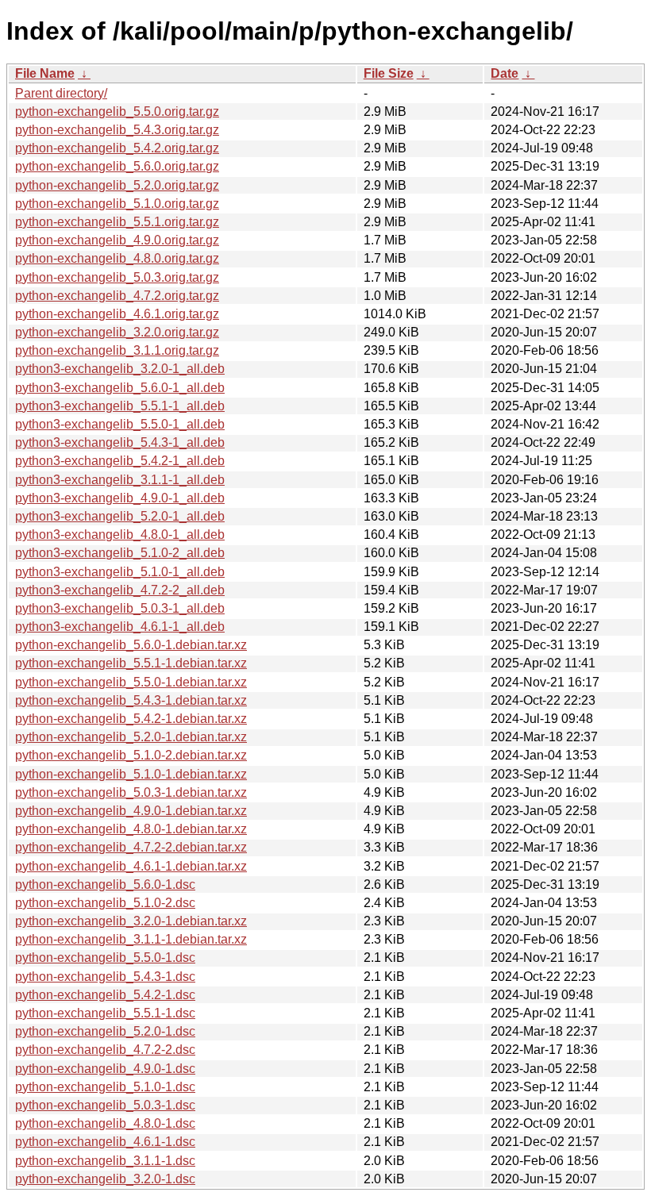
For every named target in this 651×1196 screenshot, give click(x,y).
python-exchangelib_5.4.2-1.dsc (105, 995)
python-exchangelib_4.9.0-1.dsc (105, 1068)
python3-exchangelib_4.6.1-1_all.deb (120, 626)
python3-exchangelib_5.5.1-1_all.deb (120, 406)
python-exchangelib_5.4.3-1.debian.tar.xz (131, 700)
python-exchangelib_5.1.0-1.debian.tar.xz (131, 774)
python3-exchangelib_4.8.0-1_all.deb (120, 534)
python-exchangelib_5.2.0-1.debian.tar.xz (131, 737)
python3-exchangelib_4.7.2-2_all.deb (120, 590)
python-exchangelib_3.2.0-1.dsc (105, 1179)
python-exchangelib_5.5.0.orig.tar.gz (117, 111)
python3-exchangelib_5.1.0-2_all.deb (120, 553)
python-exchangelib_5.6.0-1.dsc (105, 884)
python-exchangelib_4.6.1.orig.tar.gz (117, 314)
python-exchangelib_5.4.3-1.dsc (105, 976)
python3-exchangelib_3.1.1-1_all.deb (120, 479)
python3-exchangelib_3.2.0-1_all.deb (120, 368)
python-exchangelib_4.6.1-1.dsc (105, 1141)
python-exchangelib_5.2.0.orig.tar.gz (117, 185)
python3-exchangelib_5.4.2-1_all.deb (120, 460)
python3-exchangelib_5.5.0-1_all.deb (120, 424)
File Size (389, 73)
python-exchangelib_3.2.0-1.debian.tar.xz (131, 921)
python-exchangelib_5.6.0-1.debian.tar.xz (131, 645)
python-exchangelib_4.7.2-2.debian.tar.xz (131, 847)
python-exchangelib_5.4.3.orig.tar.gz (117, 130)
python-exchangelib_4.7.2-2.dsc (105, 1049)
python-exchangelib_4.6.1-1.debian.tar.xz (131, 866)
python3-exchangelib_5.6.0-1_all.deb (120, 387)
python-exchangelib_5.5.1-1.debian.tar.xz (131, 663)
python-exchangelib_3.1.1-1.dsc (105, 1160)
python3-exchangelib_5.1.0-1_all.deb (120, 572)
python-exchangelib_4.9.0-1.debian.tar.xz (131, 810)
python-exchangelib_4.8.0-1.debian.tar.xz (131, 829)
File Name (45, 73)
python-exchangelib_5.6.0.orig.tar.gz (117, 166)
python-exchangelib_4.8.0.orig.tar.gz (117, 258)
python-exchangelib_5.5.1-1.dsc (105, 1013)
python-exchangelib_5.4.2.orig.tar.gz (117, 148)
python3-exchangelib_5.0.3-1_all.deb (120, 608)
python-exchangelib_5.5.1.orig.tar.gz (117, 222)
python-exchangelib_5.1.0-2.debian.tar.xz (131, 755)
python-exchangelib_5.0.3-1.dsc (105, 1105)
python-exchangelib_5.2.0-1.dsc (105, 1031)
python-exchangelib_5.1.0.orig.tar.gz (117, 203)
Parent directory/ (61, 93)
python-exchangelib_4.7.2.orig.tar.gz (117, 295)
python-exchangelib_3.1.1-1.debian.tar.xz (131, 939)
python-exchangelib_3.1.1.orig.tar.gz (117, 350)
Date (504, 73)
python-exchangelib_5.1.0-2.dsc (105, 902)
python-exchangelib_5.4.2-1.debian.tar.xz (131, 718)
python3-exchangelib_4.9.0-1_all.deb (120, 498)
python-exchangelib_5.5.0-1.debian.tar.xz (131, 682)
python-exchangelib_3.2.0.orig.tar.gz (117, 332)
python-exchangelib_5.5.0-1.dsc (105, 957)
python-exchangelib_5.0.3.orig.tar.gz (117, 277)
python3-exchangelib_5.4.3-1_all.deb (120, 442)
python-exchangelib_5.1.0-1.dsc (105, 1087)
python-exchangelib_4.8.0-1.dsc (105, 1123)
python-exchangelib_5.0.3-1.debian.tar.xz (131, 792)
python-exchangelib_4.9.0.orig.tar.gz (117, 240)
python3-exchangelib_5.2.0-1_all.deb (120, 516)
